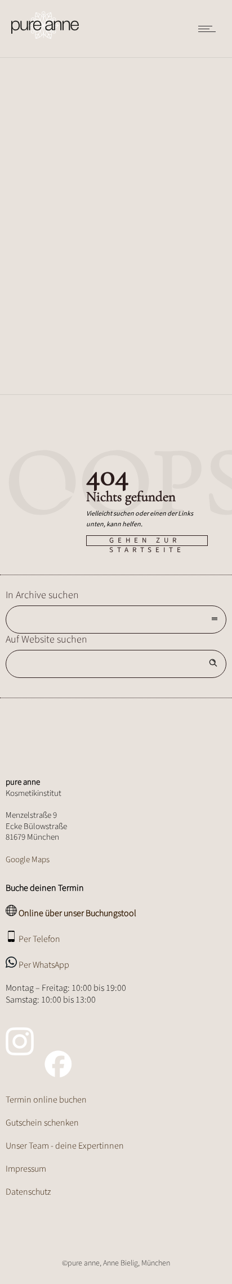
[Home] (45, 25)
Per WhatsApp (44, 965)
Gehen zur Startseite (147, 540)
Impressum (26, 1169)
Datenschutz (28, 1192)
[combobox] (116, 619)
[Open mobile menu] (209, 28)
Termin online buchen (46, 1100)
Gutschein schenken (42, 1123)
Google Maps (28, 860)
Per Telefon (39, 939)
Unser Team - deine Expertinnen (65, 1146)
